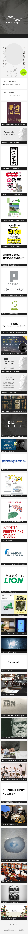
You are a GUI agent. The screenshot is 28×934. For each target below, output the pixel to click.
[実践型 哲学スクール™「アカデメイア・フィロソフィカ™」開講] (14, 384)
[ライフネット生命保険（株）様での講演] (14, 307)
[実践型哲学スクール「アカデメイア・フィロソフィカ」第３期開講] (14, 135)
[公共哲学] (14, 873)
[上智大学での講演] (14, 533)
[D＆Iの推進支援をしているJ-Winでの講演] (14, 325)
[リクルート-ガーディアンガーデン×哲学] (14, 751)
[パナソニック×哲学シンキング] (14, 664)
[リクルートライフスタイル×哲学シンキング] (14, 554)
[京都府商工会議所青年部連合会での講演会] (14, 463)
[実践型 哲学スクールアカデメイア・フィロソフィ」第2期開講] (14, 364)
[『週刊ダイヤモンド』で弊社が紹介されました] (14, 183)
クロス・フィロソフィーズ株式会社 (15, 929)
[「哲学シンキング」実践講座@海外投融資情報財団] (14, 485)
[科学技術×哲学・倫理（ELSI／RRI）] (14, 258)
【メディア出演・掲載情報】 (10, 81)
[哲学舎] (14, 912)
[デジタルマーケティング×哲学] (14, 626)
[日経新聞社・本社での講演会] (14, 445)
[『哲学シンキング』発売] (14, 235)
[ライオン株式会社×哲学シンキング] (14, 580)
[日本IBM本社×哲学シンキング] (14, 707)
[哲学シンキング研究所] (14, 684)
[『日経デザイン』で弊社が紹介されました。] (14, 511)
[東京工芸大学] (14, 894)
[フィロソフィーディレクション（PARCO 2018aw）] (14, 645)
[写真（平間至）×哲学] (14, 793)
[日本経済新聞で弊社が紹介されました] (14, 157)
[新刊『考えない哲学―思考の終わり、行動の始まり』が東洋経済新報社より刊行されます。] (14, 58)
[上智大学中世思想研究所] (14, 404)
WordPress (14, 932)
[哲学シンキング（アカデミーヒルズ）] (14, 729)
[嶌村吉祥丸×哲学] (14, 844)
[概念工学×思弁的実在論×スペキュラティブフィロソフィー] (14, 772)
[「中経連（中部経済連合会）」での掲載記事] (14, 209)
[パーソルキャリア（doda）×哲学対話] (14, 282)
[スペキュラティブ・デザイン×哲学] (14, 605)
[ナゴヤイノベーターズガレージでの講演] (14, 345)
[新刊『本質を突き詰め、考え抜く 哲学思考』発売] (14, 113)
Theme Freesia (13, 930)
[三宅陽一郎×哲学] (14, 815)
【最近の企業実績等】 (8, 92)
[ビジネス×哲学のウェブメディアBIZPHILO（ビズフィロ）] (14, 425)
